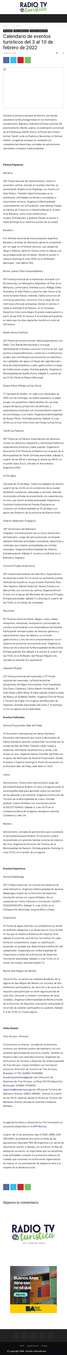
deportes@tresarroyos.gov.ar (19, 1089)
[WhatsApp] (28, 60)
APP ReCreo (40, 1126)
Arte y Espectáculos (21, 31)
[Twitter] (13, 60)
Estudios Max (53, 1351)
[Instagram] (25, 1335)
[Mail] (33, 1335)
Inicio (5, 25)
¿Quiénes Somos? (32, 1346)
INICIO (22, 1346)
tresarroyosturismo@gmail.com (20, 1077)
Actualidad (16, 25)
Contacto (44, 1346)
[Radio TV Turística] (33, 7)
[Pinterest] (20, 60)
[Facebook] (6, 60)
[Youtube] (50, 1335)
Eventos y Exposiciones (39, 31)
